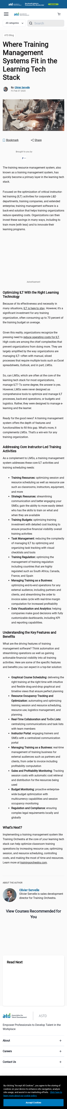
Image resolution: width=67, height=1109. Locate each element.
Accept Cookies (33, 1102)
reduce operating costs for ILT (41, 337)
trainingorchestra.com (33, 862)
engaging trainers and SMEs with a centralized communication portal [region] (35, 738)
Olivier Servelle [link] (22, 87)
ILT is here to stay (34, 308)
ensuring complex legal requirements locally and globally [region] (35, 812)
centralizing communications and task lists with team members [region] (37, 724)
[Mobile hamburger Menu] (6, 14)
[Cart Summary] (60, 14)
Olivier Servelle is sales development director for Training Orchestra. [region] (41, 896)
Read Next (15, 962)
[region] (33, 1092)
